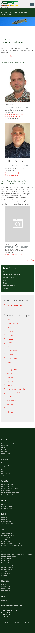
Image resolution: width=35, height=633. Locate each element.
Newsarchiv (4, 600)
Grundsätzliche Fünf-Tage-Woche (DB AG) (10, 543)
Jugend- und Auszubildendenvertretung (10, 489)
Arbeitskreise (11, 434)
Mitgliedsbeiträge (5, 591)
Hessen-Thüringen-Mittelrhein (12, 274)
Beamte (3, 500)
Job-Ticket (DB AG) (5, 541)
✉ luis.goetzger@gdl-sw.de (14, 254)
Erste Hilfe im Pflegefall (6, 522)
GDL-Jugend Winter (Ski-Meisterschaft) (10, 493)
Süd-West (16, 12)
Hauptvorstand (4, 445)
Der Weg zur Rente (5, 518)
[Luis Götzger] (17, 224)
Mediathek (20, 434)
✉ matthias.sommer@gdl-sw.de (15, 173)
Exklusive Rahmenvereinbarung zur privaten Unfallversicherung (16, 555)
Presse (3, 596)
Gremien (3, 447)
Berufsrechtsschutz (5, 563)
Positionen (3, 450)
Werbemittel (4, 575)
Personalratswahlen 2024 (7, 506)
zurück (31, 32)
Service (3, 551)
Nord (4, 280)
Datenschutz (28, 622)
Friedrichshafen (7, 14)
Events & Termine (5, 491)
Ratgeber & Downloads (6, 569)
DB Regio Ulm (10, 56)
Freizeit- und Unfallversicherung (8, 567)
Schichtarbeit (4, 539)
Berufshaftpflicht (5, 561)
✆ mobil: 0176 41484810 (12, 116)
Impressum (17, 622)
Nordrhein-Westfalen (9, 286)
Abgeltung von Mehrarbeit (7, 508)
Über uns (4, 439)
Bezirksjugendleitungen (7, 487)
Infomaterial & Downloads (7, 535)
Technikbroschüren (5, 571)
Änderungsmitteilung (6, 587)
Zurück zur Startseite (17, 300)
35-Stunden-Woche (5, 537)
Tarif (2, 529)
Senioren (4, 514)
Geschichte (4, 452)
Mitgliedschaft (5, 581)
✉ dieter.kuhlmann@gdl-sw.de (15, 114)
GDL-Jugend (4, 481)
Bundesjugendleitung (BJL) (7, 485)
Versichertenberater (6, 573)
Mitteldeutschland (8, 277)
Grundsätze (4, 504)
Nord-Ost (5, 283)
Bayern (5, 271)
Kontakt (6, 622)
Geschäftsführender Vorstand (8, 443)
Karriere (3, 434)
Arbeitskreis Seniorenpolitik (7, 524)
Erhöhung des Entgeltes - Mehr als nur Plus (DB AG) (13, 545)
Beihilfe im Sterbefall (6, 559)
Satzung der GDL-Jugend (7, 495)
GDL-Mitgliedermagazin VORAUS (8, 557)
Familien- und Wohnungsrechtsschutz (10, 565)
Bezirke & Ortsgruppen (6, 12)
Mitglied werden (5, 585)
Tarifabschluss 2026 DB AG (7, 533)
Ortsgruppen (24, 12)
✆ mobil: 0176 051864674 (13, 175)
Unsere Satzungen (5, 454)
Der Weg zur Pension (6, 520)
